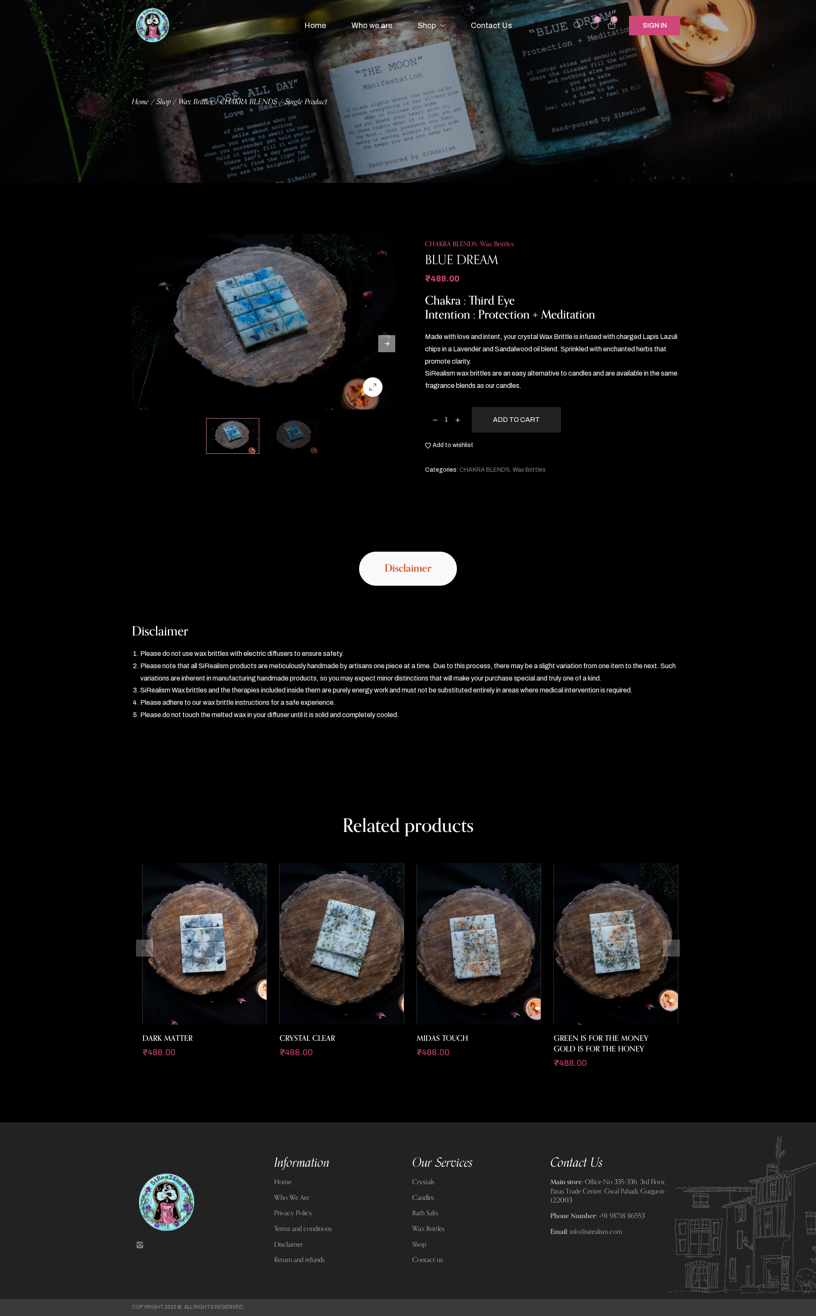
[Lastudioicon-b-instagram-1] (140, 1245)
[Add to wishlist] (215, 1020)
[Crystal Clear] (342, 944)
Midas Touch (442, 1038)
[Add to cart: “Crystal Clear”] (331, 1020)
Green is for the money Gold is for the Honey (601, 1043)
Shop (163, 102)
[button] (144, 948)
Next (386, 343)
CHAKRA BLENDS (248, 102)
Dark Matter (167, 1038)
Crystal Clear (307, 1038)
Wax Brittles (195, 102)
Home (140, 102)
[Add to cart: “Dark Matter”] (193, 1020)
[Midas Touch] (478, 944)
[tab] (408, 569)
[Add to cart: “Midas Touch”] (467, 1020)
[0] (594, 26)
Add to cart (516, 419)
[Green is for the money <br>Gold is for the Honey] (616, 944)
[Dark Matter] (204, 944)
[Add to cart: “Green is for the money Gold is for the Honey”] (605, 1020)
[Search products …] (577, 25)
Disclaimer (408, 568)
